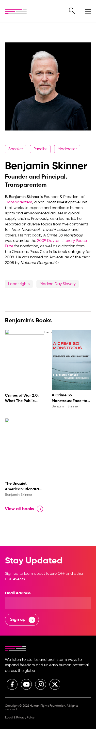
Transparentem (18, 202)
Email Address (18, 593)
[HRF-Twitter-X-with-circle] (55, 684)
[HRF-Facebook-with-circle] (12, 684)
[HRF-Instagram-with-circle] (40, 684)
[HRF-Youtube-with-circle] (26, 684)
